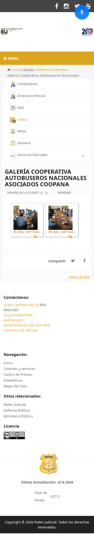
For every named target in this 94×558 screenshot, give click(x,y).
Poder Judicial (15, 404)
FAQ (20, 107)
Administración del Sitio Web (27, 325)
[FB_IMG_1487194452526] (60, 218)
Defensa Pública (17, 410)
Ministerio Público (18, 416)
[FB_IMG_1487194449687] (25, 218)
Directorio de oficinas (21, 330)
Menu (13, 58)
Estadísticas (13, 380)
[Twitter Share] (73, 261)
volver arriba (79, 276)
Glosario (24, 143)
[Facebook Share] (84, 261)
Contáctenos (27, 84)
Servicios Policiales (32, 154)
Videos (22, 119)
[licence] (14, 435)
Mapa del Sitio (15, 386)
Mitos (21, 131)
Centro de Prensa (18, 374)
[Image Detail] (37, 236)
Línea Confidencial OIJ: (22, 304)
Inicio (8, 363)
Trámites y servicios (19, 368)
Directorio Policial (31, 95)
